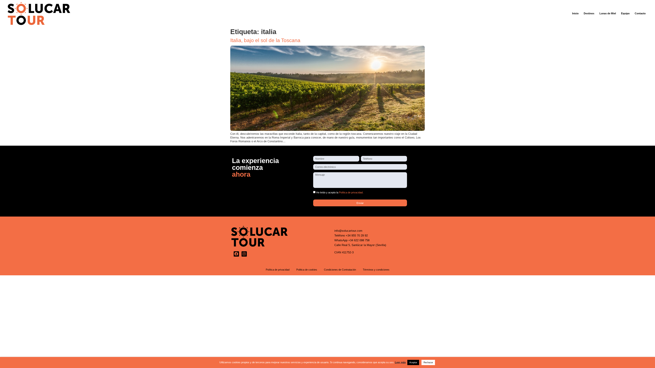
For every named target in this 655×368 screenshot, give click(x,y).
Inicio (575, 13)
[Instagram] (244, 254)
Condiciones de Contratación (340, 269)
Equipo (625, 13)
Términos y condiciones (376, 269)
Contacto (640, 13)
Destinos (589, 13)
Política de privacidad (277, 269)
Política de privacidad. (351, 192)
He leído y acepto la (339, 192)
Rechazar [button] (428, 362)
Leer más (400, 362)
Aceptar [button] (413, 362)
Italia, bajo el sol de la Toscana (265, 40)
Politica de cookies (306, 269)
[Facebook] (236, 254)
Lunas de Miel (607, 13)
